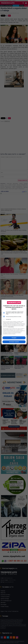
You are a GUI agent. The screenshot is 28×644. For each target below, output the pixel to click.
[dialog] (14, 322)
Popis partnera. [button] (11, 326)
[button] (14, 319)
